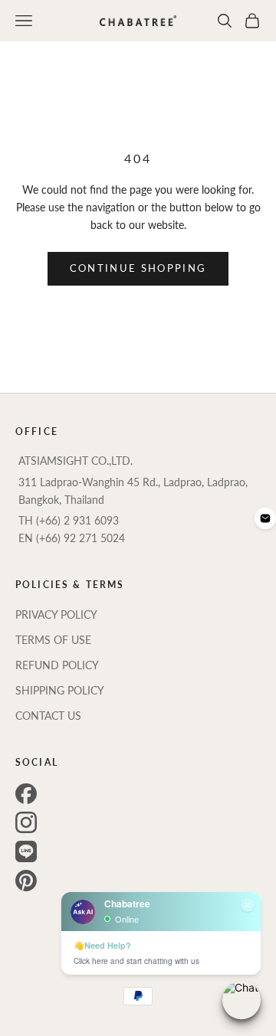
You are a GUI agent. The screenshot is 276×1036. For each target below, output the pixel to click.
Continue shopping (138, 268)
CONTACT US (48, 715)
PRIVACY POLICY (56, 614)
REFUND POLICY (57, 665)
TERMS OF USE (53, 639)
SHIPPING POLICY (59, 690)
